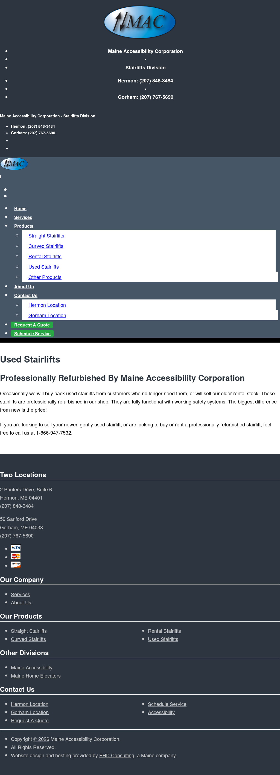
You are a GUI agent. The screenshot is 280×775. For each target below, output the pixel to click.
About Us (21, 602)
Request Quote (32, 325)
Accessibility (161, 711)
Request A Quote (30, 720)
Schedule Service (32, 333)
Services (23, 217)
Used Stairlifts (43, 266)
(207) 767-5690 (156, 96)
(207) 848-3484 (156, 80)
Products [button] (23, 226)
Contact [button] (25, 295)
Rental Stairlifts (45, 256)
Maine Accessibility (31, 667)
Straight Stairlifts (46, 235)
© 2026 (41, 738)
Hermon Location (47, 304)
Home (20, 208)
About (24, 286)
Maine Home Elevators (36, 675)
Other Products (45, 276)
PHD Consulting (116, 755)
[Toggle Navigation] (0, 176)
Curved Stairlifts (45, 245)
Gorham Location (47, 315)
